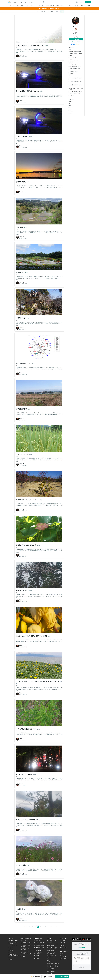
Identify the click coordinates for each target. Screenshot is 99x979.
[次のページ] (56, 927)
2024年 (70, 109)
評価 (57, 11)
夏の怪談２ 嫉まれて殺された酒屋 (75, 53)
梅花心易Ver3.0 (71, 95)
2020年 (70, 101)
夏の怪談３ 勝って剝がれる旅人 (75, 51)
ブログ (62, 11)
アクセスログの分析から (73, 71)
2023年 (70, 107)
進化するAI (71, 75)
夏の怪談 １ (71, 55)
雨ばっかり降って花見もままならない (75, 91)
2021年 (70, 103)
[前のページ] (24, 927)
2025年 (70, 111)
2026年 (70, 113)
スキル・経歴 (50, 11)
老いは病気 (71, 73)
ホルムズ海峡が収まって (73, 64)
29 (53, 926)
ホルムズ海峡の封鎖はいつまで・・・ (75, 66)
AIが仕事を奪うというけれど (74, 59)
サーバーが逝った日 (72, 57)
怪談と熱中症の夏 (72, 61)
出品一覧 (43, 11)
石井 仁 (75, 26)
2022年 (70, 105)
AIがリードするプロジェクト (74, 93)
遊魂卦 (70, 49)
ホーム (37, 11)
